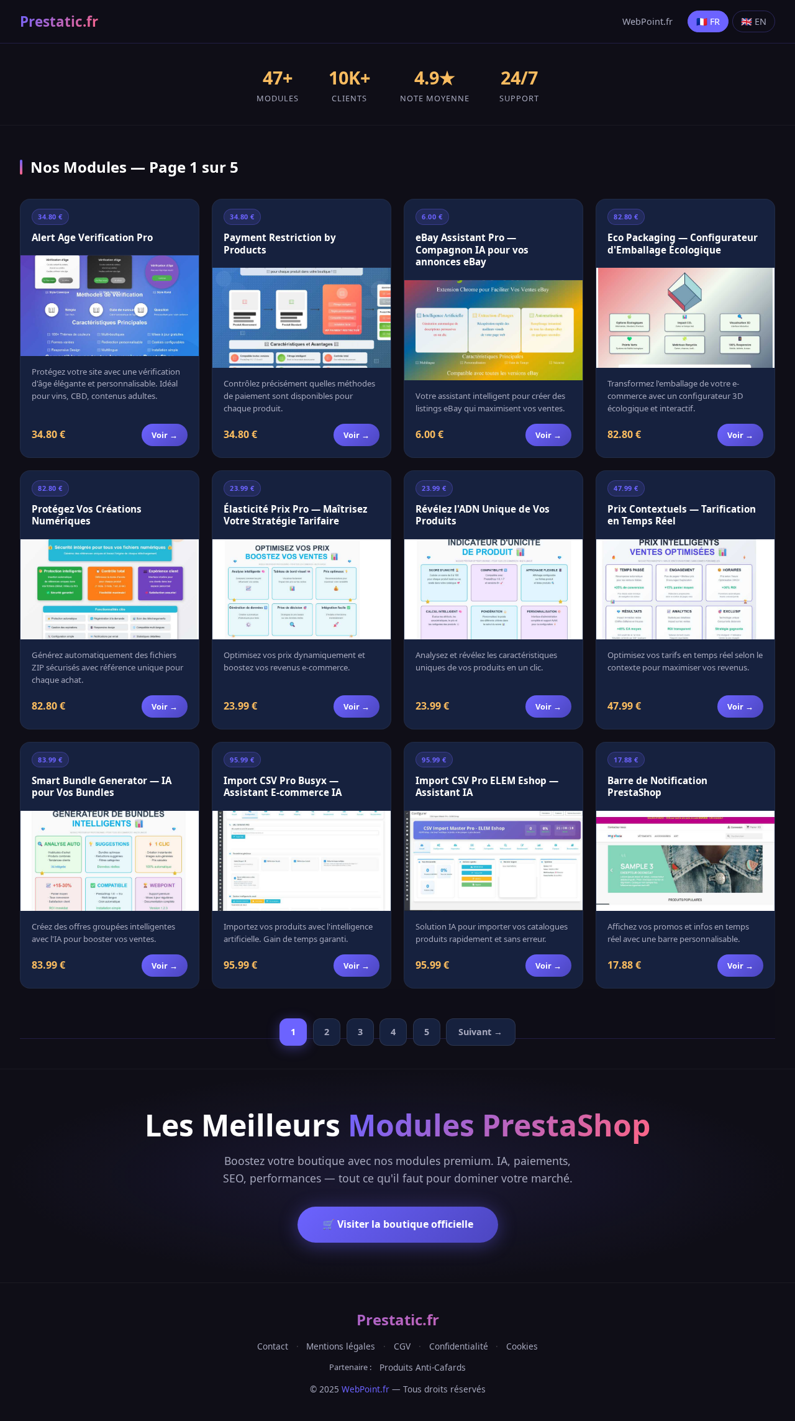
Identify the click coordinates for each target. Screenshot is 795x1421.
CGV (402, 1346)
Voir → (165, 435)
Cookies (522, 1346)
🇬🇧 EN (753, 21)
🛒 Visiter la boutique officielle (397, 1224)
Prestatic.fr (59, 21)
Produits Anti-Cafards (422, 1367)
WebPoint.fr (647, 21)
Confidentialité (458, 1346)
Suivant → (480, 1032)
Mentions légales (340, 1346)
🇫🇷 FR (708, 21)
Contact (272, 1346)
